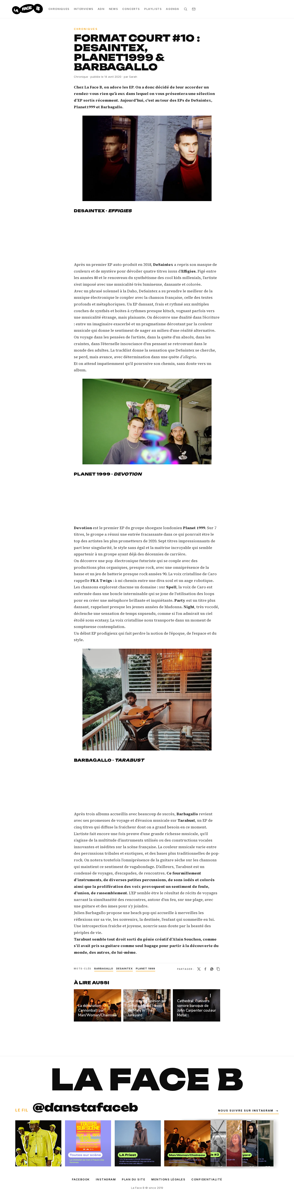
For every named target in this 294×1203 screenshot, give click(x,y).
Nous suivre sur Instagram (248, 1110)
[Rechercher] (185, 9)
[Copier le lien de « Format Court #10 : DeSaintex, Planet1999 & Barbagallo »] (218, 969)
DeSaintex (124, 968)
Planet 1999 (145, 968)
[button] (147, 158)
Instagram (106, 1179)
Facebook (81, 1179)
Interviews (83, 9)
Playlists (153, 9)
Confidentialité (206, 1179)
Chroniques (59, 9)
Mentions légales (168, 1179)
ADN (101, 9)
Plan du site (133, 1179)
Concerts (131, 9)
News (113, 9)
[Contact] (194, 9)
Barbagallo (103, 968)
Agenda (172, 9)
